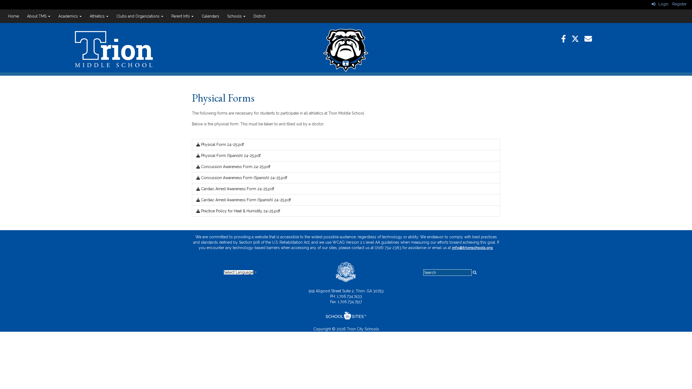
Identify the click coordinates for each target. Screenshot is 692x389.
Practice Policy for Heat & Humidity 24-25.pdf (240, 211)
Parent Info (181, 16)
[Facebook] (566, 39)
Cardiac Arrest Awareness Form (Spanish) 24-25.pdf (245, 200)
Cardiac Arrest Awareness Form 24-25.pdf (237, 189)
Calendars (210, 16)
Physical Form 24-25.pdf (222, 144)
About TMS (37, 16)
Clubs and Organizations (139, 16)
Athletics (98, 16)
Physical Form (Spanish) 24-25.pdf (230, 155)
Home (13, 16)
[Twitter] (577, 39)
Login (661, 4)
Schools (235, 16)
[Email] (590, 39)
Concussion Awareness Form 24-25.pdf (235, 167)
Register (679, 4)
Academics (68, 16)
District (259, 16)
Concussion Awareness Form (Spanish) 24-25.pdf (243, 178)
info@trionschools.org (472, 248)
